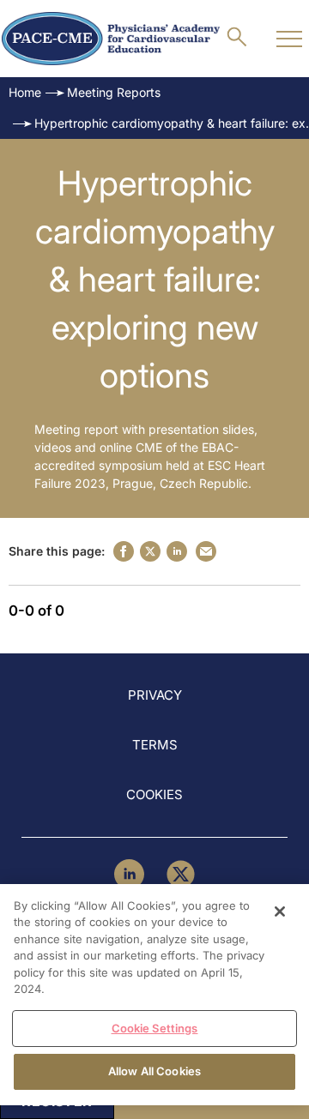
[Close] (280, 911)
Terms (155, 745)
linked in (177, 551)
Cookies (154, 794)
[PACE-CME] (110, 38)
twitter (150, 551)
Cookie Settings (155, 1028)
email (206, 551)
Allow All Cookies (154, 1071)
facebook (123, 551)
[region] (154, 994)
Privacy (155, 695)
